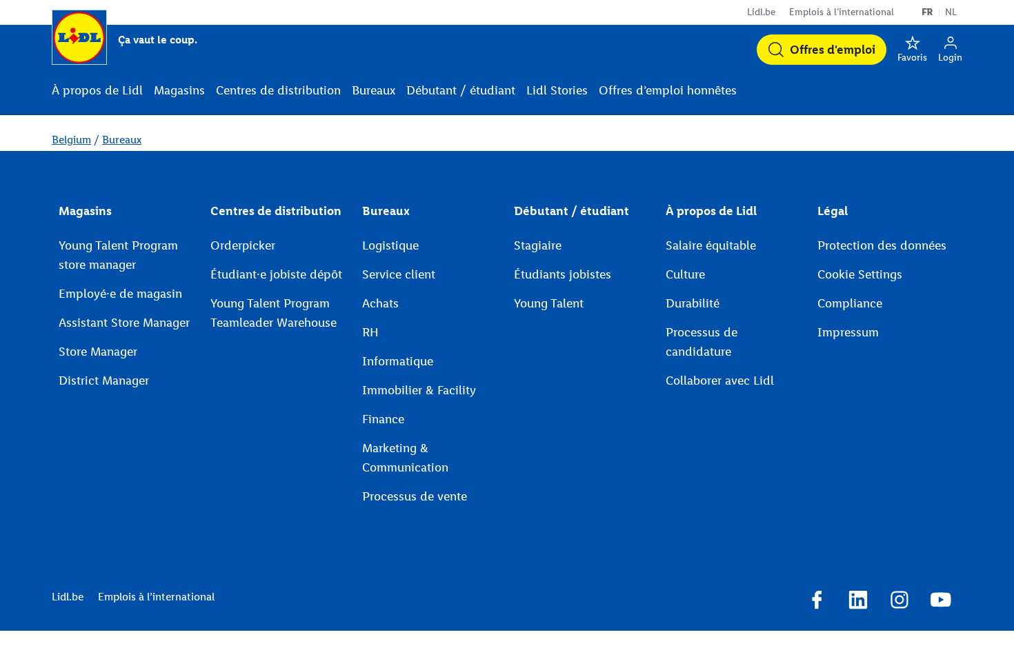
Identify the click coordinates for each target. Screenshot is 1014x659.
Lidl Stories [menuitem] (557, 90)
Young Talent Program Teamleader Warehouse (273, 313)
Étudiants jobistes (562, 274)
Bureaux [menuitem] (373, 90)
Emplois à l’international (841, 12)
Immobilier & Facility (419, 390)
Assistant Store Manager (124, 322)
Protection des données (881, 245)
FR (927, 12)
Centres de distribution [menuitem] (278, 90)
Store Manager (98, 351)
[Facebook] (816, 601)
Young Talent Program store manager (118, 255)
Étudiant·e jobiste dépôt (276, 274)
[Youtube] (941, 601)
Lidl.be (761, 12)
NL (951, 12)
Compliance (849, 303)
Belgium (71, 139)
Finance (383, 419)
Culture (685, 274)
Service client (398, 274)
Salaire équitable (711, 245)
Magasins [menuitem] (179, 90)
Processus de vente (414, 496)
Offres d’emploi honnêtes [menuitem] (668, 90)
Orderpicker (242, 245)
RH (370, 332)
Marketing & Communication (405, 457)
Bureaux (121, 139)
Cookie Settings (859, 274)
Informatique (397, 361)
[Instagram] (899, 601)
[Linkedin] (858, 601)
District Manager (104, 380)
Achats (380, 303)
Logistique (390, 245)
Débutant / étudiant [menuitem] (460, 90)
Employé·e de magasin (120, 293)
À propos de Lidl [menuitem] (97, 90)
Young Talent (549, 303)
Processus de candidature (701, 342)
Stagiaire (537, 245)
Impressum (848, 332)
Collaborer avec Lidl (720, 380)
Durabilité (692, 303)
